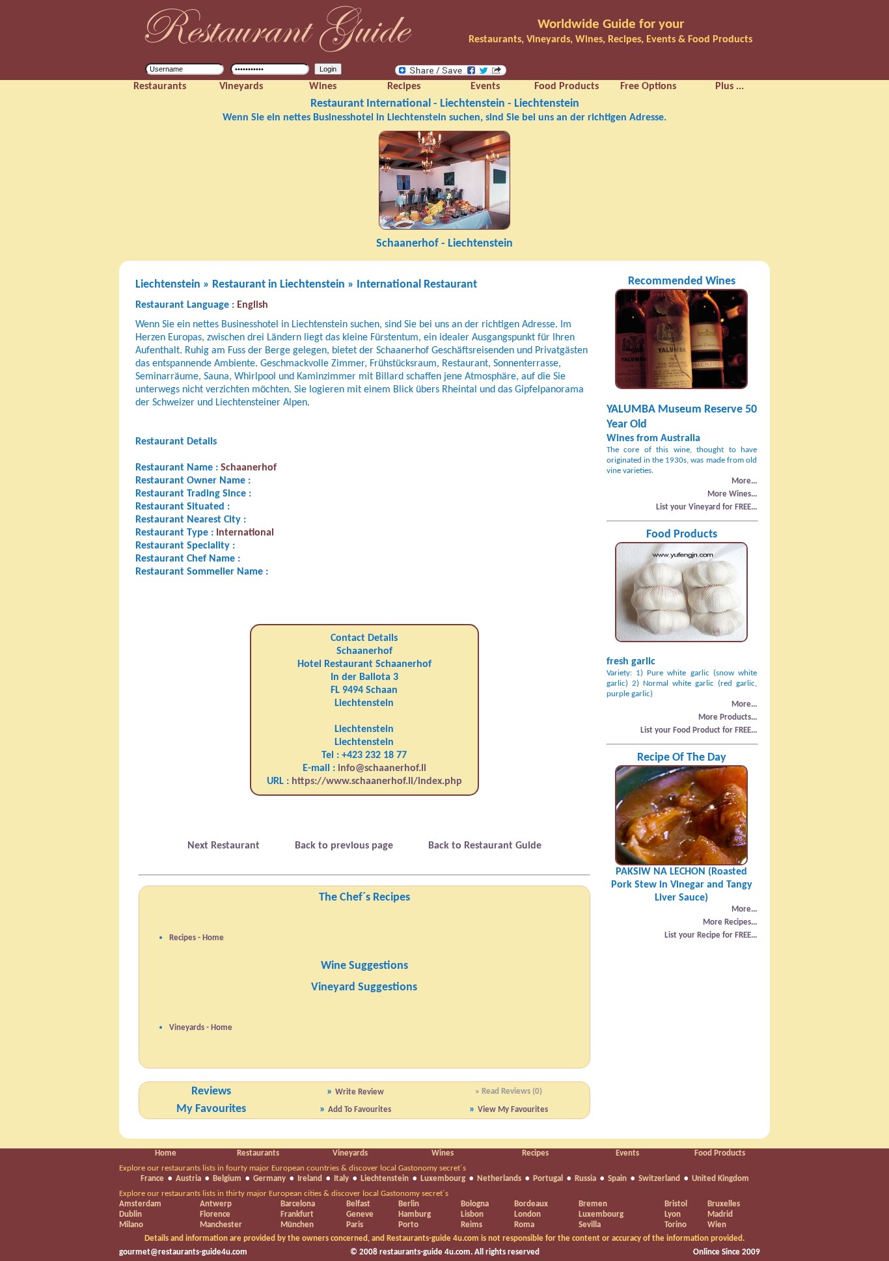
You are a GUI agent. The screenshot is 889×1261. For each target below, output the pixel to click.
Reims (471, 1225)
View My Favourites (513, 1109)
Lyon (672, 1214)
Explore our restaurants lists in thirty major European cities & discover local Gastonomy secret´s (283, 1193)
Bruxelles (723, 1204)
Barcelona (297, 1204)
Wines (442, 1153)
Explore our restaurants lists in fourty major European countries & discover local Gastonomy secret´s (292, 1168)
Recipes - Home (196, 938)
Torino (675, 1225)
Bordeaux (531, 1204)
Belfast (358, 1204)
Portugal (548, 1178)
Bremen (593, 1204)
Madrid (720, 1214)
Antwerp (216, 1204)
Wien (716, 1225)
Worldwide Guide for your (611, 24)
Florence (215, 1214)
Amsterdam (140, 1204)
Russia (585, 1178)
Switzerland (659, 1178)
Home (165, 1153)
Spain (617, 1178)
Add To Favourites (359, 1109)
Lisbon (472, 1214)
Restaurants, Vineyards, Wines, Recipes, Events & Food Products (610, 39)
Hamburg (414, 1214)
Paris (354, 1225)
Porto (408, 1225)
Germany (269, 1178)
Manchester (221, 1225)
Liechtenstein (385, 1178)
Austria (188, 1178)
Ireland (309, 1178)
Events (627, 1153)
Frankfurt (297, 1214)
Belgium (227, 1178)
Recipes (535, 1153)
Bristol (675, 1204)
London (527, 1214)
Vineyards (350, 1153)
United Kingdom (720, 1178)
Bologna (475, 1204)
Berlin (408, 1204)
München (297, 1225)
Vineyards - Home (200, 1028)
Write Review (359, 1092)
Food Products (719, 1153)
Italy (341, 1178)
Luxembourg (442, 1178)
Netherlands (499, 1178)
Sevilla (590, 1225)
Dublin (130, 1214)
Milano (131, 1225)
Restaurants (258, 1153)
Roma (524, 1225)
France (152, 1178)
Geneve (360, 1214)
